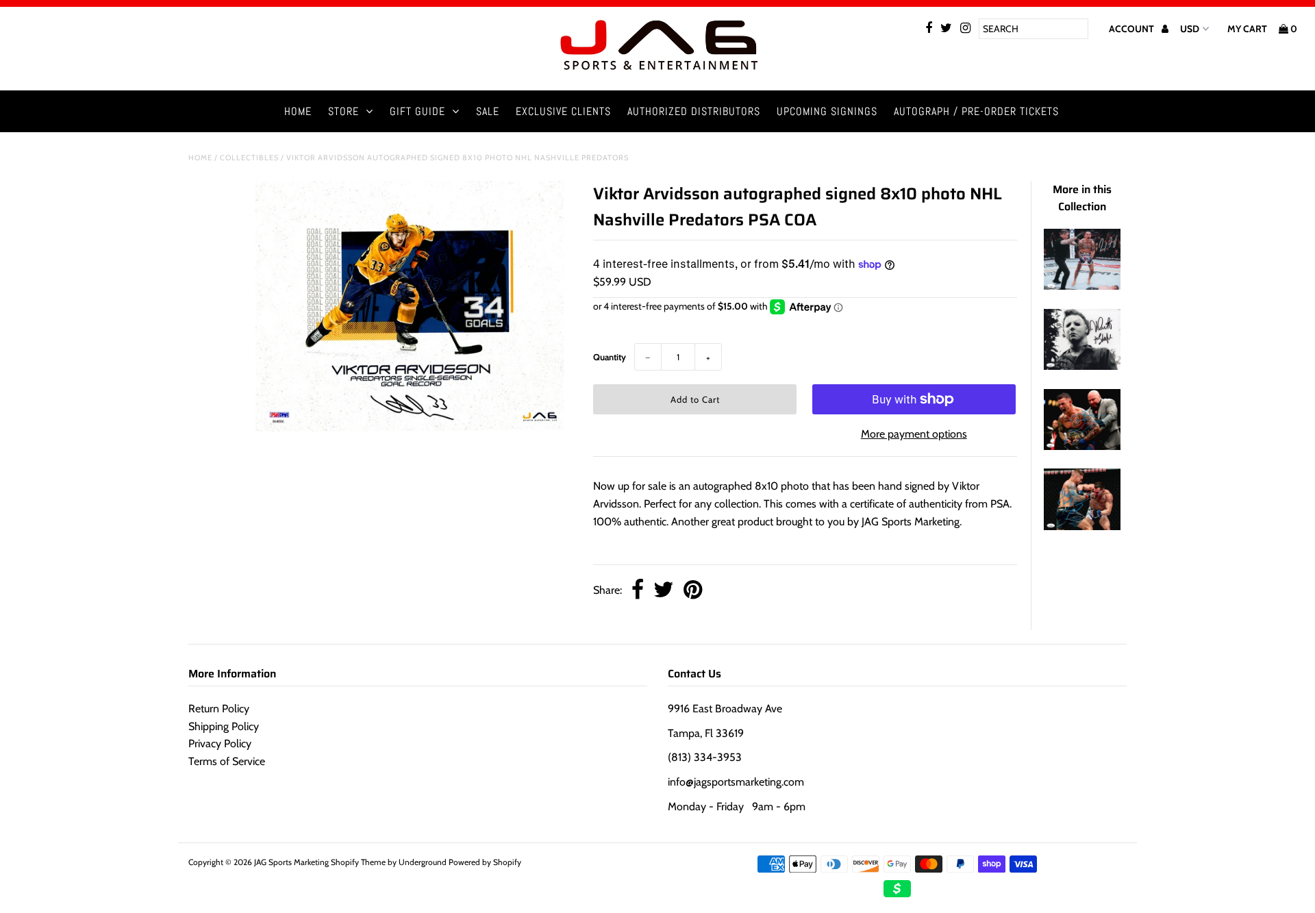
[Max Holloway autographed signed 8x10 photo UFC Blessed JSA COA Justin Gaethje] (1082, 285)
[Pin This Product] (693, 591)
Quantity (609, 356)
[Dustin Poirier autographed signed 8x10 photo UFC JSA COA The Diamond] (1082, 446)
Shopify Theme (358, 862)
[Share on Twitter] (663, 591)
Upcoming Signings (827, 111)
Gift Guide (417, 111)
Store (343, 111)
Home (298, 111)
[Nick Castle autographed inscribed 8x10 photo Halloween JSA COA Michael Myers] (1082, 366)
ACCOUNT (1132, 29)
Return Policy (218, 708)
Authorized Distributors (693, 111)
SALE (487, 111)
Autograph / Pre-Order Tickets (976, 111)
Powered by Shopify (485, 862)
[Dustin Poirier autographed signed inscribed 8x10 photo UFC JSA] (1082, 526)
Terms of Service (226, 761)
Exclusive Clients (563, 111)
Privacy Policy (219, 743)
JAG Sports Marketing (291, 862)
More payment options (914, 433)
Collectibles (249, 157)
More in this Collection (1082, 198)
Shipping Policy (223, 726)
